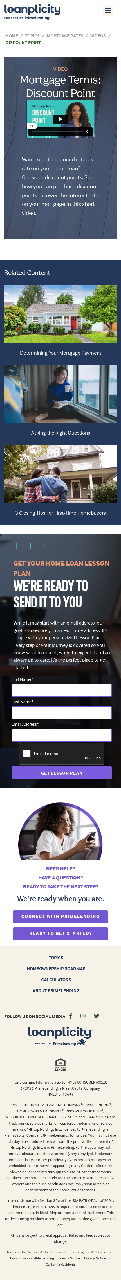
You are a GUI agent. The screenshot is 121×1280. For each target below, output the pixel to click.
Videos (98, 36)
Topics (32, 36)
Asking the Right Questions (60, 432)
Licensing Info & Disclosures (90, 1252)
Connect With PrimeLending (64, 916)
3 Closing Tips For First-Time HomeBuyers (60, 512)
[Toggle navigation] (107, 10)
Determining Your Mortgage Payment (60, 352)
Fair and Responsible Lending (32, 1258)
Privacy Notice (69, 1258)
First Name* (22, 679)
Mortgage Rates (65, 36)
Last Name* (22, 701)
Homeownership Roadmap (56, 968)
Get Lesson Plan (62, 773)
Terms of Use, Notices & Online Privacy (36, 1252)
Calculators (56, 979)
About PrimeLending (56, 990)
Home (12, 36)
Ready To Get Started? (68, 933)
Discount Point (23, 42)
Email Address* (25, 724)
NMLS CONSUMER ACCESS (87, 1082)
